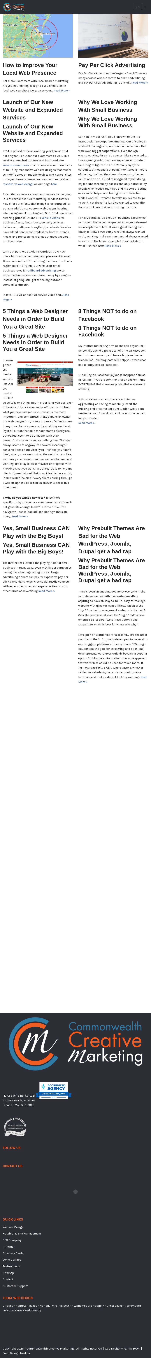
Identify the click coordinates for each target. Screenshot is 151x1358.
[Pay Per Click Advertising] (113, 34)
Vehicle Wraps (12, 1017)
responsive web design (18, 184)
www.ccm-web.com (16, 165)
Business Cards (13, 1011)
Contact (8, 1037)
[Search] (145, 7)
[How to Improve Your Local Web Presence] (38, 34)
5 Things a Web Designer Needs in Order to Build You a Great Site (35, 319)
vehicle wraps (51, 218)
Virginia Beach (61, 1063)
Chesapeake (114, 1063)
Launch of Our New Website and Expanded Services (33, 110)
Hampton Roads (26, 1063)
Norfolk (45, 1063)
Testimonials (11, 1024)
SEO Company (12, 997)
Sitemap (8, 1030)
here (54, 184)
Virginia (8, 1063)
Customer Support (15, 1043)
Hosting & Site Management (22, 991)
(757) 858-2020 (23, 862)
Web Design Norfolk (16, 1353)
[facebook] (4, 914)
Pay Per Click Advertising (111, 65)
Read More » (62, 90)
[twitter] (8, 914)
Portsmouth (133, 1063)
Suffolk (99, 1063)
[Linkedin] (12, 914)
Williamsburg (83, 1063)
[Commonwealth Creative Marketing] (14, 7)
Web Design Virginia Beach (122, 1348)
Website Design (13, 984)
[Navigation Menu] (137, 7)
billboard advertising (41, 270)
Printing (8, 1004)
